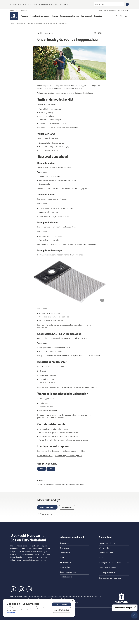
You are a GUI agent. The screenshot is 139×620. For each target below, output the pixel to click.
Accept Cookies (61, 604)
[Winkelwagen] (126, 16)
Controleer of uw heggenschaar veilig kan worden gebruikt (59, 456)
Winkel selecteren (123, 10)
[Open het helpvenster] (134, 615)
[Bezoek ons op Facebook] (13, 589)
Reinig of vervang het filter (49, 240)
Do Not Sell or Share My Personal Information (62, 609)
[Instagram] (21, 589)
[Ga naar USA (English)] (127, 4)
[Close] (73, 601)
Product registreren (110, 10)
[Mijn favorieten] (121, 16)
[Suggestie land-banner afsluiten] (135, 3)
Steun (100, 10)
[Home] (14, 16)
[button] (24, 16)
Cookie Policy (11, 612)
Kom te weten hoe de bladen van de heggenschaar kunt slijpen (61, 451)
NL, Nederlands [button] (23, 10)
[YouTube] (29, 589)
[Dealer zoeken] (116, 16)
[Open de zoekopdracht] (111, 16)
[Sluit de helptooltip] (135, 606)
